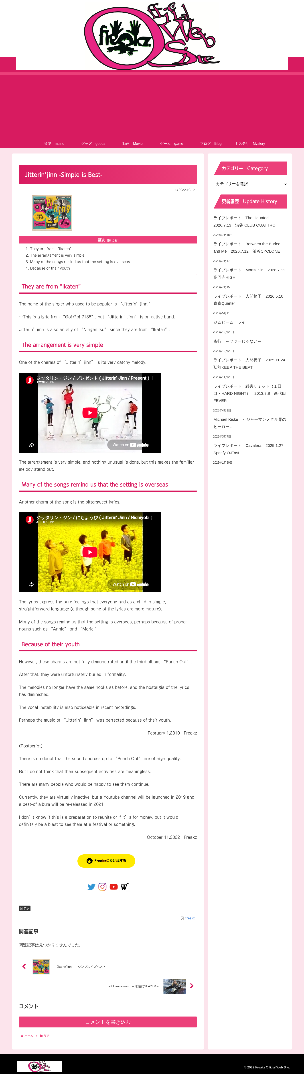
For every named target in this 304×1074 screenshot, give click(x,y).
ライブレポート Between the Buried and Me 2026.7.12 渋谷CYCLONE (246, 248)
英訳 (26, 908)
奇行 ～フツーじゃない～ (237, 341)
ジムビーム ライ (229, 322)
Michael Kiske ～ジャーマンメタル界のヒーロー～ (249, 423)
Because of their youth (50, 268)
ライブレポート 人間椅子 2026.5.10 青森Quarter (250, 300)
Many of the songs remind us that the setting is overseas (80, 262)
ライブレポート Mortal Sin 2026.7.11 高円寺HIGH (250, 274)
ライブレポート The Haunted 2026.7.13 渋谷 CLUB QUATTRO (244, 221)
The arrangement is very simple (57, 255)
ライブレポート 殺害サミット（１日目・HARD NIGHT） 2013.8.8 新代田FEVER (249, 393)
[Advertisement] (152, 106)
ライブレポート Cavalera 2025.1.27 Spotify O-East (250, 449)
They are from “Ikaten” (51, 249)
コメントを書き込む (108, 1022)
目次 (101, 240)
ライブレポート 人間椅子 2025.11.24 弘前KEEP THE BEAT (250, 364)
